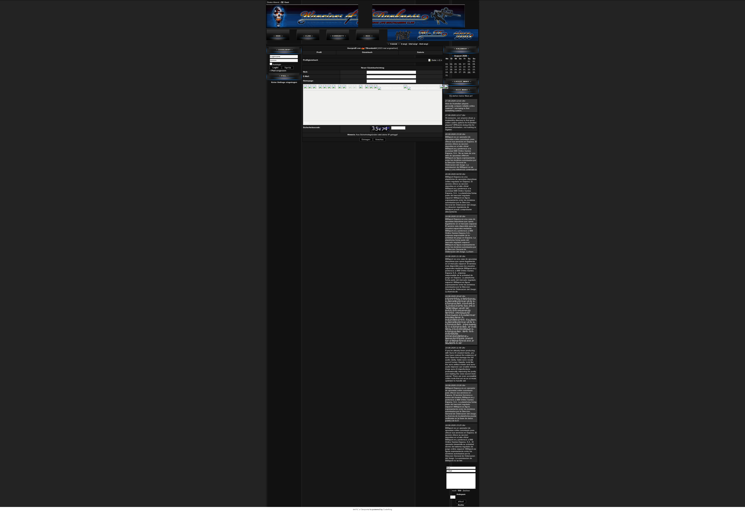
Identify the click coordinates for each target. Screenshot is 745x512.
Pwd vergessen (278, 71)
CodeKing (387, 509)
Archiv (461, 505)
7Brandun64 (371, 48)
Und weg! (402, 44)
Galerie (420, 52)
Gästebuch (367, 52)
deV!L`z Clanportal (361, 509)
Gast (286, 2)
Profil (319, 52)
